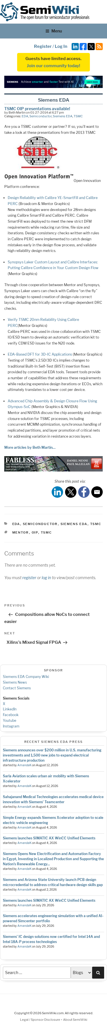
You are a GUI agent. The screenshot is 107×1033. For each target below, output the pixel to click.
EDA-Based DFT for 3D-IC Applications (40, 354)
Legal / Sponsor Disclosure (40, 1020)
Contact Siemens (17, 688)
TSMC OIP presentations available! (37, 108)
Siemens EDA (62, 116)
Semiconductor (40, 116)
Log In (61, 46)
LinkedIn (10, 709)
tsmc (46, 532)
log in (46, 577)
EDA (25, 116)
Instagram (11, 726)
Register (43, 46)
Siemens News (15, 682)
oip (35, 532)
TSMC (78, 116)
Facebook (11, 715)
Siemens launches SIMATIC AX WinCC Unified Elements (49, 838)
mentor (20, 532)
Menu (56, 30)
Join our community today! (53, 65)
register (29, 577)
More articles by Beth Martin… (29, 447)
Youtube (9, 720)
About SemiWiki (75, 1020)
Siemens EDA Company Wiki (26, 677)
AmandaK (24, 765)
